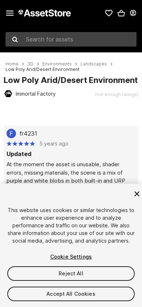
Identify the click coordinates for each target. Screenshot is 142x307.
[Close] (137, 194)
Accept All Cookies (71, 294)
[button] (121, 13)
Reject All (71, 273)
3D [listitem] (30, 64)
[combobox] (71, 39)
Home (12, 64)
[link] (108, 13)
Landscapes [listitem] (93, 64)
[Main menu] (10, 13)
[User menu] (133, 13)
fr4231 (28, 133)
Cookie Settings (71, 257)
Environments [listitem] (57, 64)
